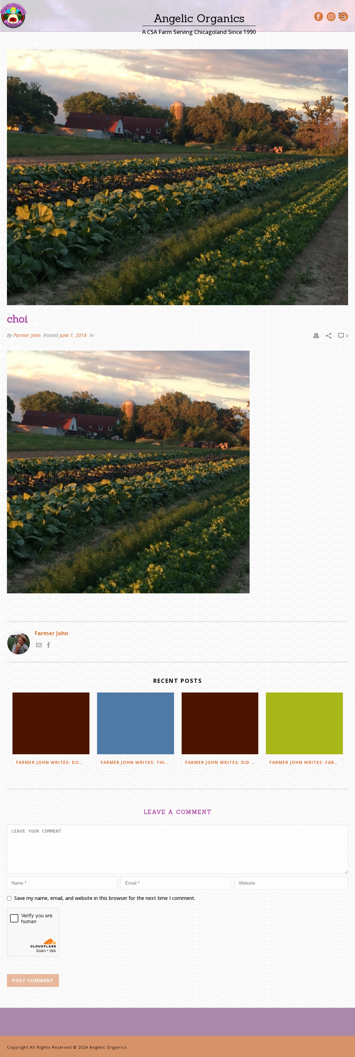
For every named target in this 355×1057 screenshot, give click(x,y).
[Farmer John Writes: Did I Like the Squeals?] (220, 723)
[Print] (316, 335)
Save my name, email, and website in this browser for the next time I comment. (104, 898)
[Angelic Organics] (13, 15)
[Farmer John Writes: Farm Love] (304, 723)
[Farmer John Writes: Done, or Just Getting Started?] (50, 723)
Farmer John (27, 335)
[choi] (177, 177)
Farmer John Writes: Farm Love (306, 762)
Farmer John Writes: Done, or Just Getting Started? (52, 762)
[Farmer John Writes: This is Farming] (135, 723)
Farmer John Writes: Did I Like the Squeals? (222, 762)
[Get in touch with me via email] (39, 646)
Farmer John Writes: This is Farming (137, 762)
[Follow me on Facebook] (48, 646)
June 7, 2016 (73, 335)
